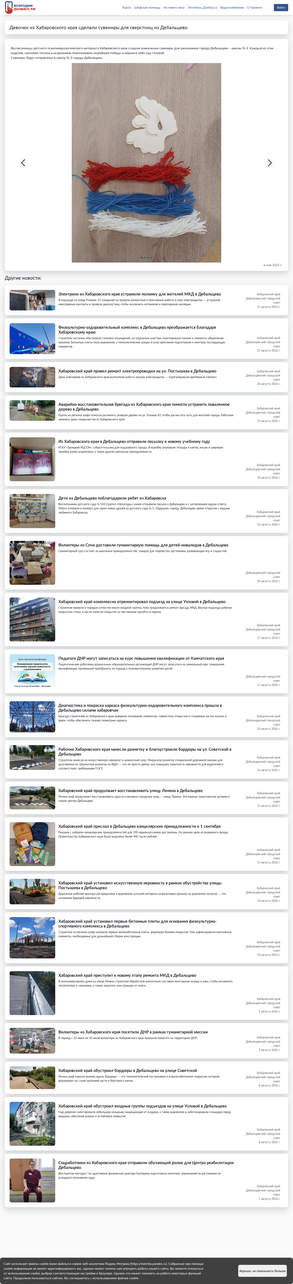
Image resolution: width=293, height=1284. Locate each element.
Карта (126, 7)
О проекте (254, 7)
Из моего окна (174, 7)
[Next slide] (269, 163)
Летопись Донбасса (202, 7)
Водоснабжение (232, 7)
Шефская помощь (147, 7)
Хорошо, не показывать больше (262, 1271)
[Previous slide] (23, 163)
